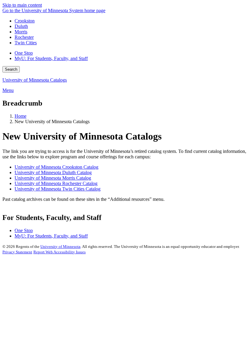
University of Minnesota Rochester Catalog (56, 183)
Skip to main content (22, 5)
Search (11, 69)
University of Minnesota (60, 246)
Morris (21, 31)
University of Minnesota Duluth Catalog (53, 172)
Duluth (21, 26)
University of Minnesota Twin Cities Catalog (58, 188)
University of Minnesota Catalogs (34, 80)
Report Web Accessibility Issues (59, 252)
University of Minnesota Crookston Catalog (56, 167)
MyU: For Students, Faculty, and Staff (51, 58)
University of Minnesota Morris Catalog (53, 178)
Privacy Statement (17, 252)
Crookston (25, 20)
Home (20, 116)
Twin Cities (26, 42)
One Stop (24, 53)
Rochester (24, 37)
